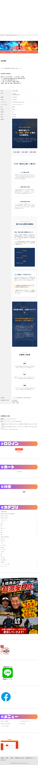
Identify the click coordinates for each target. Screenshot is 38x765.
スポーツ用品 (3, 549)
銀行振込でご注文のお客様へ (5, 723)
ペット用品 (2, 557)
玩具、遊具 (2, 538)
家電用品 (2, 547)
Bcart (27, 763)
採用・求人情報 (22, 723)
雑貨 (1, 532)
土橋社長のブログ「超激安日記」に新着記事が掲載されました (9, 35)
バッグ (2, 543)
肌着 (1, 524)
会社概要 (2, 757)
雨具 (1, 534)
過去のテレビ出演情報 (4, 721)
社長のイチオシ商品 (4, 515)
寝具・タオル (3, 541)
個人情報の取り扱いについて (30, 757)
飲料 (1, 553)
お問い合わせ (19, 52)
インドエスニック (4, 520)
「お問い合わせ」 (20, 426)
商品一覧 (3, 52)
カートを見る (26, 52)
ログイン (34, 52)
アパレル (2, 522)
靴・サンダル (3, 528)
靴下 (1, 526)
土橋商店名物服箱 (4, 511)
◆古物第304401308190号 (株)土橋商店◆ (7, 513)
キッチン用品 (3, 545)
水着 (1, 530)
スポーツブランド (4, 566)
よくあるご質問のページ (5, 429)
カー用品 (2, 551)
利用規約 (6, 757)
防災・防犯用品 (3, 559)
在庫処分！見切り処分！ (5, 517)
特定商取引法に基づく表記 (19, 757)
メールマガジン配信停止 (5, 726)
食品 (1, 555)
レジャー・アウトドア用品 (5, 564)
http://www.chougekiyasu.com (17, 104)
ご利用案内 (11, 52)
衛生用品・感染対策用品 (5, 536)
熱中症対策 (2, 562)
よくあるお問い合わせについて (25, 721)
